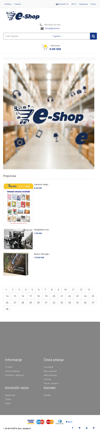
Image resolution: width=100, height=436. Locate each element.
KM (72, 4)
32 (54, 302)
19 (46, 296)
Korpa (7, 403)
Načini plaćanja (50, 375)
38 (7, 309)
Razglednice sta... (42, 229)
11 (73, 289)
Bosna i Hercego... (42, 254)
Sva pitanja (48, 367)
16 (22, 296)
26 (7, 302)
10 (65, 289)
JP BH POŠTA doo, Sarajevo (18, 428)
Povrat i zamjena (51, 383)
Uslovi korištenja (12, 371)
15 (15, 296)
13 (89, 289)
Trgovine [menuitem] (56, 36)
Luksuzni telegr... (42, 184)
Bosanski (62, 4)
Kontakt (47, 395)
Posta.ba (17, 4)
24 (85, 296)
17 (30, 296)
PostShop (7, 4)
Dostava (47, 379)
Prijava (93, 4)
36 (85, 302)
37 (93, 302)
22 (69, 296)
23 (77, 296)
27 (15, 302)
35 (77, 302)
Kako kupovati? (50, 371)
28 (22, 302)
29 (30, 302)
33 (61, 302)
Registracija (83, 4)
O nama (8, 367)
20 (54, 296)
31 (46, 302)
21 (61, 296)
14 (7, 296)
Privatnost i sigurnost (14, 375)
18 (38, 296)
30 (38, 302)
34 (69, 302)
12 (81, 289)
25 (93, 296)
